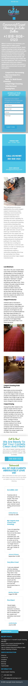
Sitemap (3, 664)
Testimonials (5, 666)
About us (3, 655)
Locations (4, 659)
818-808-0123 (14, 1)
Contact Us (4, 657)
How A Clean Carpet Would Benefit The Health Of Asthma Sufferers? (12, 644)
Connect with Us (7, 631)
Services (3, 662)
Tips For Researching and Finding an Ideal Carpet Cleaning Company (13, 648)
